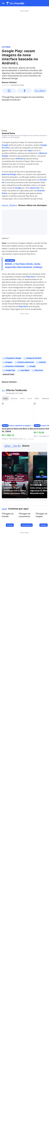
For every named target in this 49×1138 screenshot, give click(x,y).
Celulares (14, 398)
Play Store (30, 276)
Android (19, 158)
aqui (30, 150)
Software (6, 47)
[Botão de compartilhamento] (9, 90)
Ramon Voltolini (9, 82)
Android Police (8, 133)
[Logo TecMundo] (15, 3)
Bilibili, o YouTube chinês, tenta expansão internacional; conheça (23, 265)
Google (5, 145)
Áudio (37, 398)
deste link (34, 188)
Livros (29, 398)
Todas (5, 398)
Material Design (9, 174)
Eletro (22, 398)
